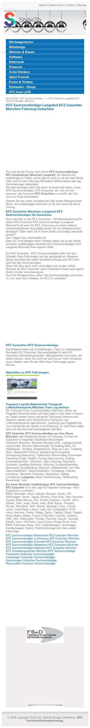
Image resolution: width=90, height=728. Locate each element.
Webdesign (17, 47)
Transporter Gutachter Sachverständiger (30, 554)
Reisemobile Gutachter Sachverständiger (30, 563)
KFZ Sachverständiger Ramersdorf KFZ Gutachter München (42, 535)
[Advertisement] (45, 141)
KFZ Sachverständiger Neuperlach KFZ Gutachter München (42, 544)
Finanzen (15, 67)
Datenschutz (56, 5)
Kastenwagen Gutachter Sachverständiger (31, 560)
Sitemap (81, 5)
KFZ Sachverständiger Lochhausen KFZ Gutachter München (42, 538)
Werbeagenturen (21, 42)
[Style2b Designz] (9, 20)
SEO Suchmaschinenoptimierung (54, 719)
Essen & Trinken (21, 82)
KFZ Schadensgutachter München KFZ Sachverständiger (40, 551)
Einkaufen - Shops (22, 87)
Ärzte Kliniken (19, 72)
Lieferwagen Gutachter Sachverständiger (30, 557)
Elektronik (16, 62)
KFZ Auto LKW (20, 92)
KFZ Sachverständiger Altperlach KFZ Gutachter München (41, 547)
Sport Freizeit (19, 77)
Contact (70, 5)
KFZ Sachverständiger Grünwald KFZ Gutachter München (41, 541)
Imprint (43, 5)
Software (15, 57)
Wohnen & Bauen (22, 52)
